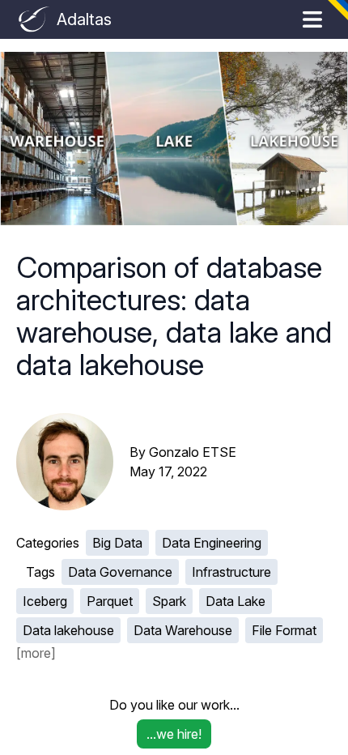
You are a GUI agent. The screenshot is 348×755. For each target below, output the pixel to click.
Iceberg (45, 601)
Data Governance (120, 572)
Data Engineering (211, 543)
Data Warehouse (183, 630)
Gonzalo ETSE (192, 452)
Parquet (110, 601)
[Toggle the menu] (312, 19)
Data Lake (235, 601)
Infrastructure (231, 572)
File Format (284, 630)
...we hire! (174, 734)
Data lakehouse (68, 630)
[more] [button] (36, 653)
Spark (169, 601)
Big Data (117, 543)
